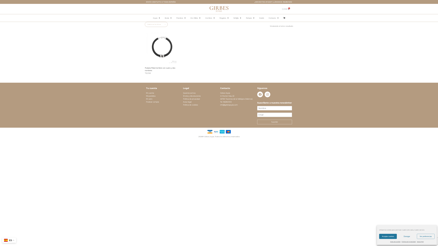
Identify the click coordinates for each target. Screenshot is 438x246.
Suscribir (274, 122)
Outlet (261, 18)
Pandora (179, 18)
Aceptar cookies (388, 236)
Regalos (222, 18)
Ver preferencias (426, 236)
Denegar (407, 236)
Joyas (155, 18)
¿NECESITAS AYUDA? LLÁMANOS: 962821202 (273, 2)
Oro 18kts (194, 18)
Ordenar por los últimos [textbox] (154, 24)
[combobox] (156, 24)
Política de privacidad (409, 241)
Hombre (208, 18)
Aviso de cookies (395, 241)
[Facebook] (260, 94)
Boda (167, 18)
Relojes (249, 18)
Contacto (272, 18)
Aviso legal (420, 241)
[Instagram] (267, 94)
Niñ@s (236, 18)
